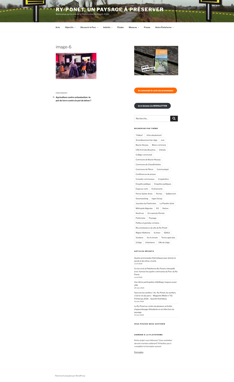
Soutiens (139, 237)
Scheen (157, 232)
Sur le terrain (152, 237)
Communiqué (163, 169)
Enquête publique (143, 184)
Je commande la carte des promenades (155, 90)
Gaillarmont (171, 193)
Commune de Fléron (144, 169)
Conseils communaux (145, 179)
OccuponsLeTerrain (156, 213)
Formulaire (138, 352)
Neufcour (140, 213)
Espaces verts (142, 189)
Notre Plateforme (163, 27)
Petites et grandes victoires (147, 223)
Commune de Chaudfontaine (148, 164)
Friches (159, 193)
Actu (58, 27)
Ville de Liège (164, 242)
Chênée (162, 150)
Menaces (133, 27)
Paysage (152, 218)
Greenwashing (142, 198)
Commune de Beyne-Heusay (148, 159)
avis (162, 140)
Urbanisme (150, 242)
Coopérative (163, 179)
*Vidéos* (139, 135)
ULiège (139, 242)
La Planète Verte (167, 203)
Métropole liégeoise (144, 208)
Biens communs (159, 145)
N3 (157, 208)
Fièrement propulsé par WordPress (70, 376)
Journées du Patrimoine (146, 203)
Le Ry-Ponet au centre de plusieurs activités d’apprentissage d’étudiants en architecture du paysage (154, 309)
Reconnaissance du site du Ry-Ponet (151, 228)
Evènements (157, 189)
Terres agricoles (168, 237)
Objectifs (69, 27)
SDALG (167, 232)
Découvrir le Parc (88, 27)
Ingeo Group (157, 198)
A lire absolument (154, 135)
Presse (147, 27)
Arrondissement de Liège (146, 140)
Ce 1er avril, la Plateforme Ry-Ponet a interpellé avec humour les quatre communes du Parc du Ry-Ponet (156, 271)
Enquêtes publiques (162, 184)
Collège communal (144, 155)
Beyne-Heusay (142, 145)
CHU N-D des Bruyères (145, 150)
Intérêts (106, 27)
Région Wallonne (143, 232)
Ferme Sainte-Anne (144, 193)
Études (120, 27)
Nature (165, 208)
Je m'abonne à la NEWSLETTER (152, 106)
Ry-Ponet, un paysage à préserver (110, 9)
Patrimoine (140, 218)
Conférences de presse (146, 174)
